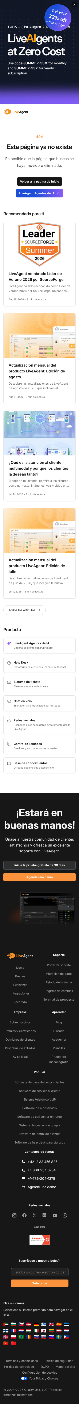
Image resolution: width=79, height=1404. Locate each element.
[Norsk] (5, 1337)
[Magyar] (28, 1331)
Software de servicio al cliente (39, 1091)
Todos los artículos (22, 610)
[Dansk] (28, 1324)
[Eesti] (66, 1324)
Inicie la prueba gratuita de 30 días (39, 865)
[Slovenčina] (43, 1337)
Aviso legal (20, 1056)
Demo (20, 967)
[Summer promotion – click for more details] (39, 52)
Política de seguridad (59, 1361)
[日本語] (43, 1331)
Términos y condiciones (21, 1361)
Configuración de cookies (39, 1372)
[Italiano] (36, 1331)
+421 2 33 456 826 (43, 1162)
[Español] (59, 1324)
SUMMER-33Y (26, 68)
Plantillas (59, 1048)
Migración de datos (59, 973)
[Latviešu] (59, 1331)
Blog (59, 1022)
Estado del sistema (59, 982)
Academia (59, 1039)
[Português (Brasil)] (21, 1337)
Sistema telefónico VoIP (39, 1099)
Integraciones (20, 993)
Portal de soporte (59, 965)
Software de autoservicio (39, 1108)
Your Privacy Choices (43, 1378)
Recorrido (20, 1002)
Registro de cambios (59, 991)
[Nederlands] (66, 1331)
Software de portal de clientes (39, 1134)
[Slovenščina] (51, 1337)
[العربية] (5, 1324)
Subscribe (39, 1283)
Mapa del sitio (65, 1366)
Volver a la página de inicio (39, 181)
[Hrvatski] (21, 1331)
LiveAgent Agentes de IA (37, 193)
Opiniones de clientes (20, 1039)
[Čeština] (21, 1324)
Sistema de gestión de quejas (39, 1125)
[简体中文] (13, 1343)
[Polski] (13, 1337)
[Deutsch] (36, 1324)
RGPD (45, 1366)
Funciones (20, 985)
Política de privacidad (19, 1366)
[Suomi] (5, 1331)
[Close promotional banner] (74, 5)
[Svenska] (59, 1337)
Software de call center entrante (39, 1116)
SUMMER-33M (35, 63)
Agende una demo (39, 877)
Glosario (58, 1031)
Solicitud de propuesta (58, 999)
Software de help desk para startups (39, 1142)
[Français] (13, 1331)
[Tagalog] (66, 1337)
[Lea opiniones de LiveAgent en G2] (39, 1240)
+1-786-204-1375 (41, 1178)
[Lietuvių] (51, 1331)
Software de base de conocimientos (39, 1082)
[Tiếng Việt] (5, 1343)
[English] (51, 1324)
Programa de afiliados (20, 1048)
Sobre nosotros (20, 1022)
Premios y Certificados (20, 1031)
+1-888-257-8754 (42, 1170)
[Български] (13, 1324)
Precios (20, 976)
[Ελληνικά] (43, 1324)
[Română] (28, 1337)
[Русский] (36, 1337)
